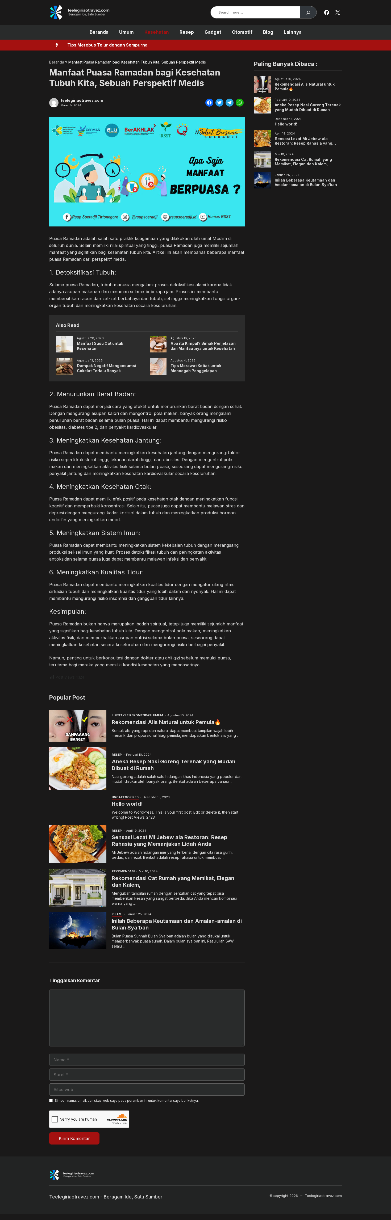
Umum (126, 32)
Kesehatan (156, 32)
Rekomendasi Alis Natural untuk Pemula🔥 (166, 722)
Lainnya (293, 32)
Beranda (99, 32)
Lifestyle (120, 715)
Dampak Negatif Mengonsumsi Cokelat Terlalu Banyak (106, 368)
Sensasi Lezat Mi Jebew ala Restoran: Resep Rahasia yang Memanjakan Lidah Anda (169, 840)
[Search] (308, 12)
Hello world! (127, 804)
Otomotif (242, 32)
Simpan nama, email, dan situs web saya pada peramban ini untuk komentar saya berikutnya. (127, 1101)
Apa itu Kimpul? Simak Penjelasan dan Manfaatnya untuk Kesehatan (203, 346)
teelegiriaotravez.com (82, 100)
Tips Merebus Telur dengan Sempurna (107, 45)
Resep (187, 32)
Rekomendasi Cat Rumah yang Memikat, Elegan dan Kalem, (303, 161)
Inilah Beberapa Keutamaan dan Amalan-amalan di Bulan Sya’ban (306, 182)
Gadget (213, 32)
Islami (117, 914)
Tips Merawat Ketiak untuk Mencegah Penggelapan (195, 368)
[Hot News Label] (55, 45)
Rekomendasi (140, 715)
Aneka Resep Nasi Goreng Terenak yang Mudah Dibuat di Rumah (308, 107)
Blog (268, 32)
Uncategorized (125, 797)
